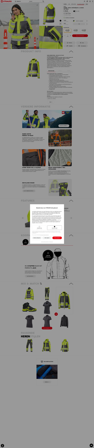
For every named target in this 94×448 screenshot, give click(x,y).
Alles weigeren (47, 237)
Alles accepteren (57, 237)
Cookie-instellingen (35, 232)
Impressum (51, 241)
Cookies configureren (36, 237)
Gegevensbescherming (45, 241)
